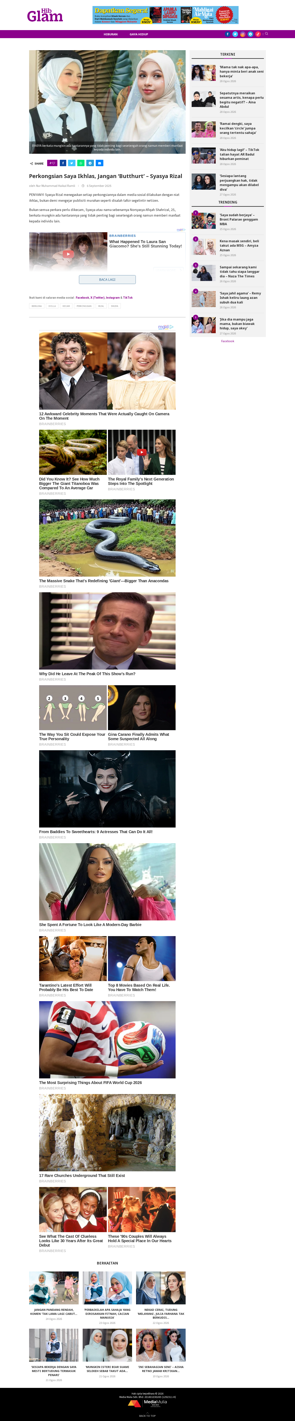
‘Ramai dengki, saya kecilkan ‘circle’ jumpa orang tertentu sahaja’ (238, 128)
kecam (66, 305)
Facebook (82, 297)
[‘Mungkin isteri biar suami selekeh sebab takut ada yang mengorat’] (107, 1345)
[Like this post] (53, 163)
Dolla (52, 305)
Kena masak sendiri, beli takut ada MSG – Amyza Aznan (239, 245)
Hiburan (111, 34)
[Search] (266, 34)
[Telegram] (250, 34)
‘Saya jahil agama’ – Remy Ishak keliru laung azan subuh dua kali (240, 297)
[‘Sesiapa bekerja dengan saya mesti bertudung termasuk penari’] (54, 1345)
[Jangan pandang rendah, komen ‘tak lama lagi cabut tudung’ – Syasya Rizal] (54, 1287)
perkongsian (84, 305)
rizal (101, 305)
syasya (114, 305)
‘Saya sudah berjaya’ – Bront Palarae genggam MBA (239, 219)
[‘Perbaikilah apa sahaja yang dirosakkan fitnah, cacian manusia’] (107, 1287)
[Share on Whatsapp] (80, 163)
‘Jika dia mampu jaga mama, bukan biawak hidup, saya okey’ (237, 324)
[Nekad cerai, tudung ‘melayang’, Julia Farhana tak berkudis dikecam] (161, 1287)
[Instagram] (243, 34)
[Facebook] (227, 34)
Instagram (113, 297)
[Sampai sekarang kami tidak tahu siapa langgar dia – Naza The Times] (204, 273)
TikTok (128, 297)
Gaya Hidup (139, 34)
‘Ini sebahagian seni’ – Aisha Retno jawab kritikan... (161, 1369)
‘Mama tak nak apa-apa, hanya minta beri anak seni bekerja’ (242, 71)
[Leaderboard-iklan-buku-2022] (166, 8)
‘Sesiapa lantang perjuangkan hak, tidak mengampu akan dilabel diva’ (239, 182)
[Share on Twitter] (71, 163)
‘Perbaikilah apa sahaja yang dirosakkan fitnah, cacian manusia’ (107, 1313)
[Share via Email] (99, 163)
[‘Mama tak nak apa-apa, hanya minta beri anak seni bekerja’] (204, 73)
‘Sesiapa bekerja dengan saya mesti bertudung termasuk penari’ (53, 1371)
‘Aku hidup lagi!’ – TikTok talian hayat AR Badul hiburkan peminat (239, 154)
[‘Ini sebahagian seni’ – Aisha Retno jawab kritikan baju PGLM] (161, 1345)
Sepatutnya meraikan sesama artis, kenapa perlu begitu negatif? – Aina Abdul (242, 100)
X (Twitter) (98, 297)
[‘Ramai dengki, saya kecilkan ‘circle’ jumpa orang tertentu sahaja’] (204, 129)
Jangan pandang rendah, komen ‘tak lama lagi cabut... (53, 1312)
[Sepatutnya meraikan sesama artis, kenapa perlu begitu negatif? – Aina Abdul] (204, 99)
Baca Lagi (107, 279)
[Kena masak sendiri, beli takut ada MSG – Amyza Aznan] (204, 247)
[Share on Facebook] (63, 163)
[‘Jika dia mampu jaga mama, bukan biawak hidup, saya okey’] (204, 325)
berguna (37, 305)
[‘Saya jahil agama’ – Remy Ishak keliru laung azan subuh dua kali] (204, 299)
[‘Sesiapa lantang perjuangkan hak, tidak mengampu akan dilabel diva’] (204, 182)
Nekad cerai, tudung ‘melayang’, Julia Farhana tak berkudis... (160, 1313)
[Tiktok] (258, 34)
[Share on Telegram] (90, 163)
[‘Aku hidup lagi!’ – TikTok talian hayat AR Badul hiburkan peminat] (204, 156)
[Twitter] (235, 34)
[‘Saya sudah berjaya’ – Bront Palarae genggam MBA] (204, 221)
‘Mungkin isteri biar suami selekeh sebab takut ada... (107, 1369)
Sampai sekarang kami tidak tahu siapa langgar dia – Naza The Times (239, 271)
